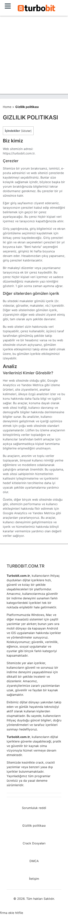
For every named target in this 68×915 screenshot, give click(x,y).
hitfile (19, 913)
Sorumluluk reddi (34, 808)
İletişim (34, 879)
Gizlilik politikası (34, 825)
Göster (26, 130)
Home (7, 107)
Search (36, 8)
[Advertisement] (34, 55)
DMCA (34, 861)
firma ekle (7, 913)
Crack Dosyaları (34, 843)
